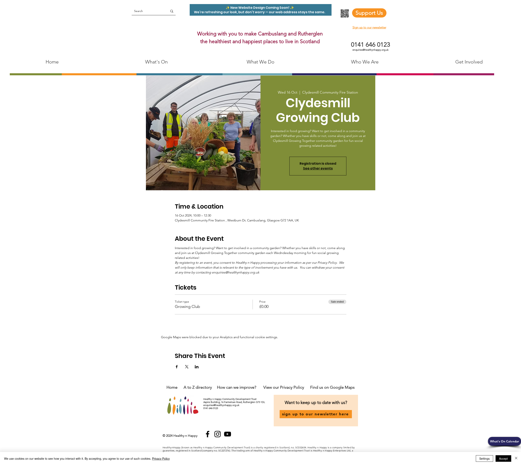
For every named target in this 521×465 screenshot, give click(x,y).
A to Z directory (198, 387)
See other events (318, 168)
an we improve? (242, 387)
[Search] (172, 11)
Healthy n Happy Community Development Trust (230, 398)
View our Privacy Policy (284, 387)
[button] (504, 441)
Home (171, 387)
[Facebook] (207, 434)
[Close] (516, 458)
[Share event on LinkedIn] (197, 366)
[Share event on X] (187, 366)
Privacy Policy (161, 458)
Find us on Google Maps (332, 387)
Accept (503, 458)
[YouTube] (227, 434)
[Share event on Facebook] (177, 366)
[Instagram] (217, 434)
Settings (484, 458)
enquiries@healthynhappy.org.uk (370, 49)
